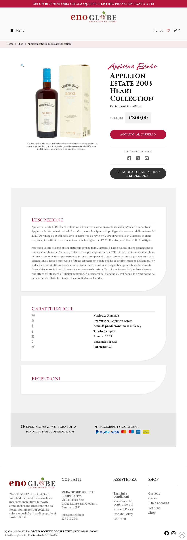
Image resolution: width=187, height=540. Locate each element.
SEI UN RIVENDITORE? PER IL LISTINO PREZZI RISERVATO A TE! (93, 4)
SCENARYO (52, 535)
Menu (20, 30)
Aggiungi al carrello (138, 134)
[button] (155, 30)
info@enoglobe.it (73, 514)
